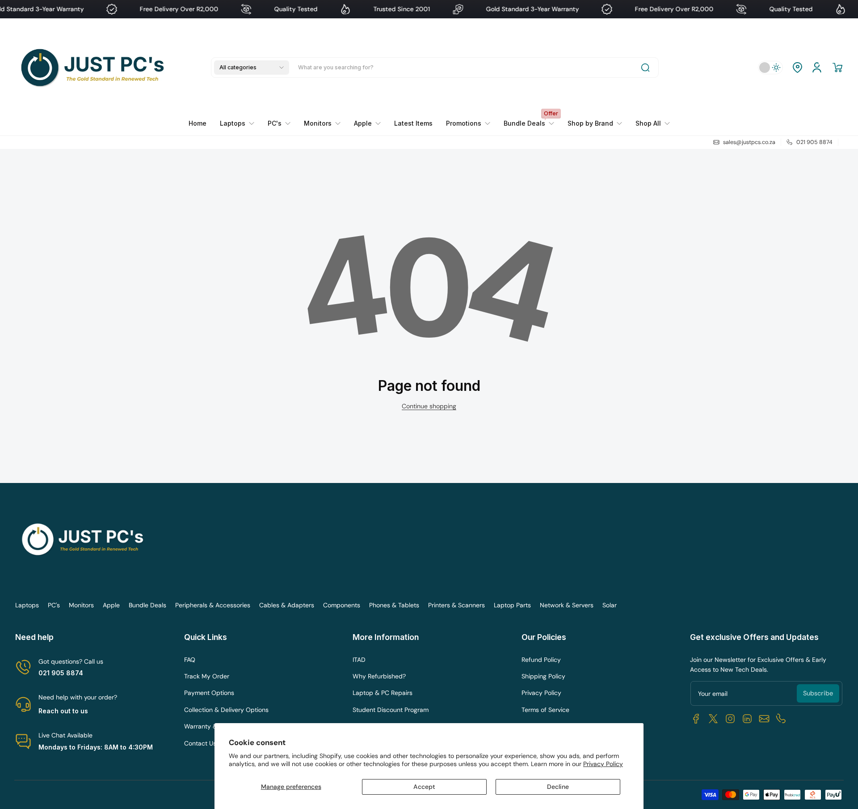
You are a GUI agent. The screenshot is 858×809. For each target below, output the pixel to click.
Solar (609, 605)
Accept (424, 787)
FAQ (189, 660)
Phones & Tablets (394, 605)
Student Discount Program (391, 710)
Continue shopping (429, 406)
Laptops (27, 605)
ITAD (359, 660)
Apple (111, 605)
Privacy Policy (603, 764)
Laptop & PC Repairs (382, 693)
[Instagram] (730, 718)
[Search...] (645, 67)
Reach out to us (63, 711)
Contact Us (200, 743)
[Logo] (94, 67)
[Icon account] (817, 67)
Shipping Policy (543, 676)
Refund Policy (541, 660)
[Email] (764, 718)
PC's (54, 605)
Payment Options (209, 693)
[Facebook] (696, 718)
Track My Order (206, 676)
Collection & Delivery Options (226, 710)
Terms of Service (545, 710)
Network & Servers (566, 605)
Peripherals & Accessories (212, 605)
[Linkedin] (747, 718)
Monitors (81, 605)
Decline (558, 787)
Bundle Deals (147, 605)
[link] (468, 123)
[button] (251, 67)
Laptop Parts (512, 605)
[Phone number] (781, 718)
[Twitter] (713, 718)
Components (341, 605)
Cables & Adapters (286, 605)
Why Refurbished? (379, 676)
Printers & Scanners (456, 605)
